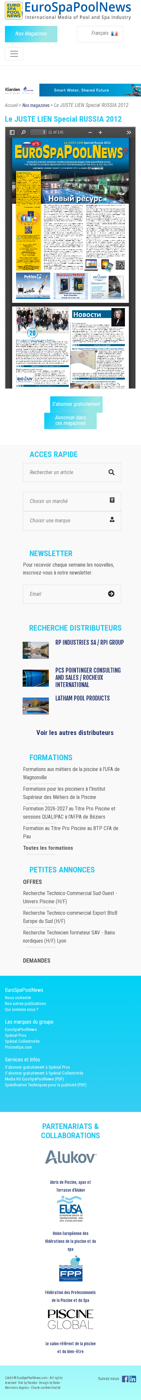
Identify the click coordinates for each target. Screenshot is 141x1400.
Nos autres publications (25, 1003)
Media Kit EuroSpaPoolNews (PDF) (34, 1078)
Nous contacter (18, 997)
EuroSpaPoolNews (21, 1029)
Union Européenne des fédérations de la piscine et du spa (70, 1241)
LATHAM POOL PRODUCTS (82, 698)
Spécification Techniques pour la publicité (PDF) (46, 1084)
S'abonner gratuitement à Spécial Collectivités (44, 1073)
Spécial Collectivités (22, 1041)
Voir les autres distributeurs (75, 733)
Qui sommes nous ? (21, 1009)
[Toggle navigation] (14, 53)
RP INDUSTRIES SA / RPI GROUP (89, 642)
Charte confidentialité (46, 1388)
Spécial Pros (15, 1035)
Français (100, 33)
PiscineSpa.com (18, 1047)
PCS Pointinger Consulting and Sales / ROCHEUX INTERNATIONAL (88, 677)
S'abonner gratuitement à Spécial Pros (37, 1067)
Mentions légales (17, 1388)
